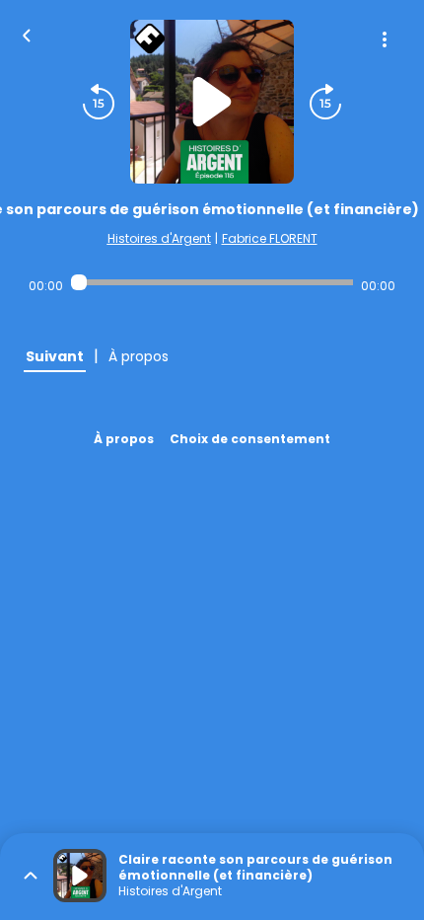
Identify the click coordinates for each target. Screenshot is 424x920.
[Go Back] (26, 33)
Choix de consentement (250, 438)
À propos (124, 438)
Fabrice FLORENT (270, 238)
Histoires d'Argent (159, 238)
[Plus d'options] (384, 39)
